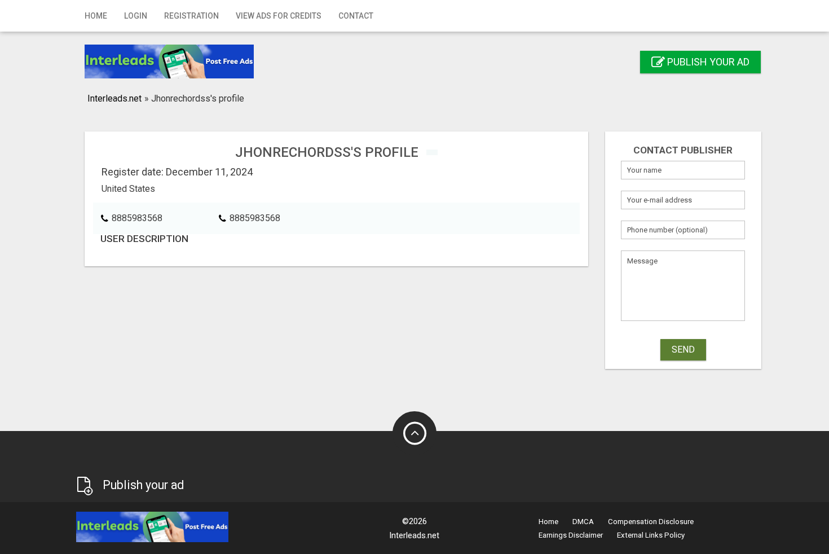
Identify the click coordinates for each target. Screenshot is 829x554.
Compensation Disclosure (651, 521)
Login (135, 15)
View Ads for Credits (278, 15)
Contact (355, 15)
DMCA (583, 521)
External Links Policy (651, 535)
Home (96, 15)
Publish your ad (707, 62)
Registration (191, 15)
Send (683, 349)
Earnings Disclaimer (571, 535)
